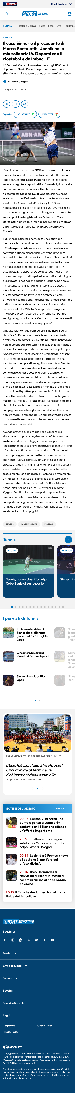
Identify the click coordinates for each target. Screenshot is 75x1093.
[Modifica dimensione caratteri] (24, 104)
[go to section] (68, 539)
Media (7, 953)
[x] (29, 940)
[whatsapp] (21, 940)
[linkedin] (37, 940)
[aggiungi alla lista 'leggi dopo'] (16, 104)
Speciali (8, 990)
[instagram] (13, 940)
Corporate (9, 1025)
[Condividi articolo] (6, 104)
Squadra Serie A (13, 1003)
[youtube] (53, 940)
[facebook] (5, 940)
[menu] (5, 13)
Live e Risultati (12, 965)
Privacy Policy (10, 1031)
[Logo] (37, 14)
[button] (37, 14)
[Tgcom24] (10, 4)
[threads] (45, 940)
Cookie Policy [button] (45, 1025)
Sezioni (7, 978)
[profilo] (69, 13)
